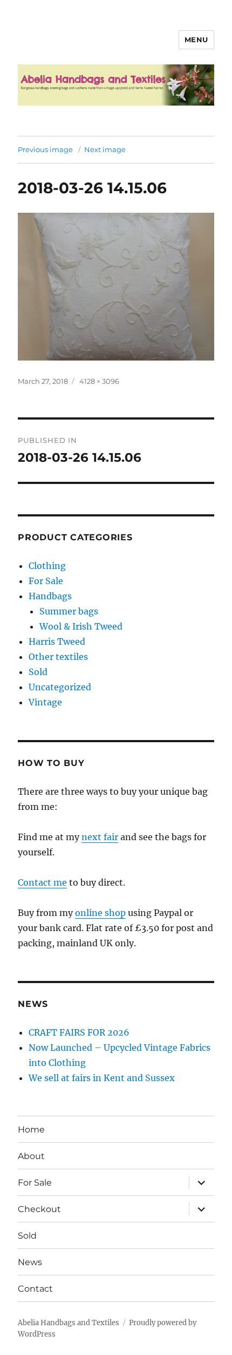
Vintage (45, 702)
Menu (196, 39)
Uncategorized (60, 687)
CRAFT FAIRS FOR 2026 (79, 1032)
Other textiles (58, 656)
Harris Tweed (57, 641)
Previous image (45, 149)
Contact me (42, 882)
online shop (100, 912)
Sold (38, 671)
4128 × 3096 (99, 381)
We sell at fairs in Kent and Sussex (102, 1077)
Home (31, 1129)
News (30, 1262)
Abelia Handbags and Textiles (68, 1322)
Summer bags (68, 611)
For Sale (46, 580)
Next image (105, 149)
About (31, 1156)
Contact (35, 1289)
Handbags (50, 596)
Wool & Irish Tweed (80, 626)
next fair (99, 837)
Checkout (39, 1209)
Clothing (47, 565)
